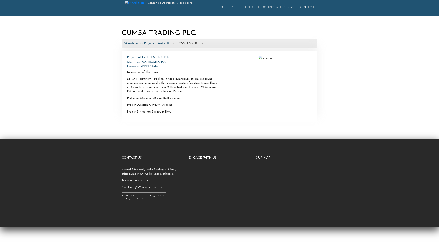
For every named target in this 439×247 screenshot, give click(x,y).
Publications (270, 7)
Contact (289, 7)
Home (222, 7)
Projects (250, 7)
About (235, 7)
